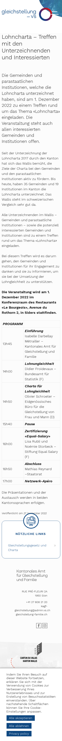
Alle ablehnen (19, 726)
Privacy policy (19, 733)
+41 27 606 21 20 (36, 602)
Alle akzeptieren (20, 718)
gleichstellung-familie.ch (31, 614)
